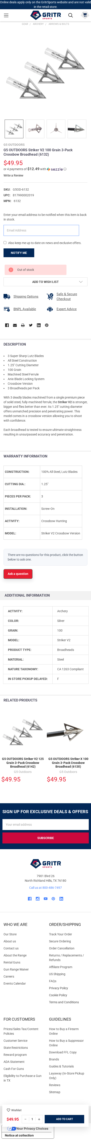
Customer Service (15, 1040)
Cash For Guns (14, 1069)
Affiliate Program (60, 967)
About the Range (15, 955)
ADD (59, 1119)
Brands (54, 1059)
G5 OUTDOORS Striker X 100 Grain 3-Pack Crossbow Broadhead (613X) (68, 762)
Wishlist (16, 1110)
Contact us (11, 948)
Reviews (54, 1085)
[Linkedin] (38, 325)
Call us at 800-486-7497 (45, 887)
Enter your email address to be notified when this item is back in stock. (45, 217)
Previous (77, 700)
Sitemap (54, 1092)
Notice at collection (19, 1135)
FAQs (52, 981)
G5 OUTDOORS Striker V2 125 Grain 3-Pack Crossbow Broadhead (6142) (23, 762)
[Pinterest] (46, 325)
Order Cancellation (61, 948)
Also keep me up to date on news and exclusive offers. (45, 243)
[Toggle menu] (6, 15)
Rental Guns (12, 962)
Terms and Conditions (68, 1002)
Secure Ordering (60, 941)
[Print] (22, 325)
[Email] (14, 325)
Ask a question (18, 573)
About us (10, 941)
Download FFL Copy (63, 1052)
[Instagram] (37, 898)
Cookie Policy (68, 995)
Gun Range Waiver (16, 969)
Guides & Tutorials (61, 1066)
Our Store (10, 934)
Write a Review (13, 175)
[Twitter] (30, 325)
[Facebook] (7, 325)
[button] (35, 169)
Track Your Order (60, 934)
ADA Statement (14, 1062)
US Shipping (57, 974)
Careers (9, 976)
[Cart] (85, 14)
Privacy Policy (68, 988)
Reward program (15, 1054)
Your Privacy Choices (32, 1128)
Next (86, 700)
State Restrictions (16, 1047)
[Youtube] (45, 898)
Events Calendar (15, 983)
